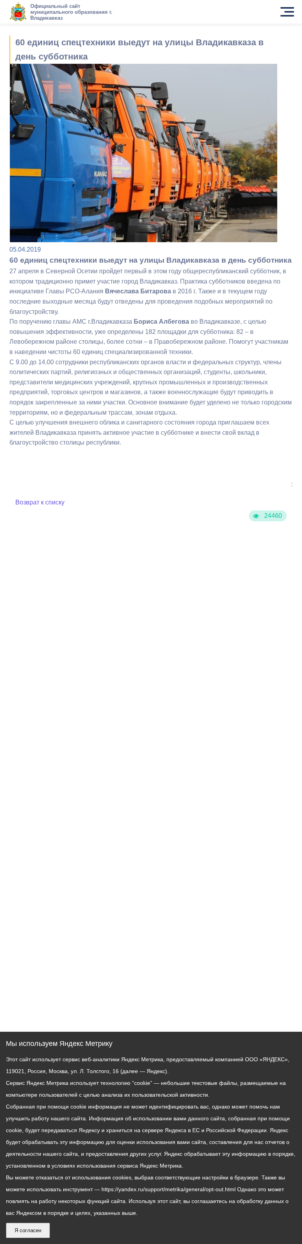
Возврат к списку (39, 502)
